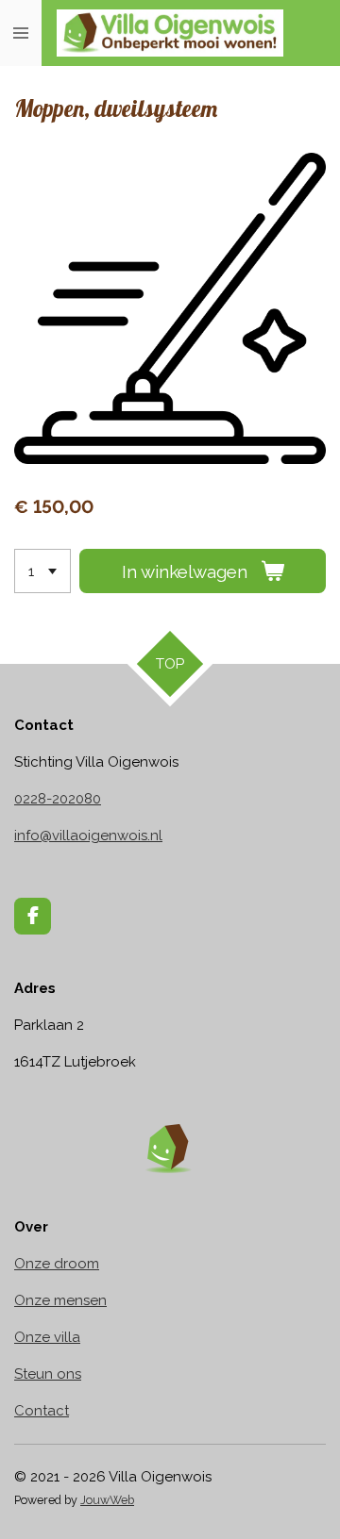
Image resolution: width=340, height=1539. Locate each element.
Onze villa (47, 1337)
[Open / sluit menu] (21, 33)
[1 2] (42, 571)
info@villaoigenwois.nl (88, 835)
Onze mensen (60, 1300)
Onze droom (56, 1263)
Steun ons (47, 1373)
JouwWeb (107, 1500)
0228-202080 (57, 798)
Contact (41, 1410)
